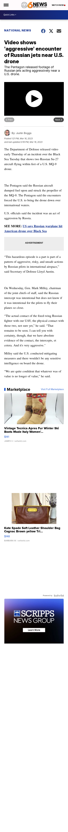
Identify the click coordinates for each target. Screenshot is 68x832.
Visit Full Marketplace (52, 389)
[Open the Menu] (6, 5)
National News (17, 30)
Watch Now (58, 5)
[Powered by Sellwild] (59, 595)
